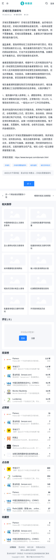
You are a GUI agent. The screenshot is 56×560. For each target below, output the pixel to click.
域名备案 (33, 165)
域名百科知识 (45, 165)
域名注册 (30, 547)
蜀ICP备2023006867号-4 (35, 557)
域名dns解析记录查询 (28, 550)
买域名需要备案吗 (20, 165)
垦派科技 (21, 547)
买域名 (7, 165)
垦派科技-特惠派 (27, 173)
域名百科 (19, 15)
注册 (33, 338)
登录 (52, 3)
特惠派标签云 (40, 547)
